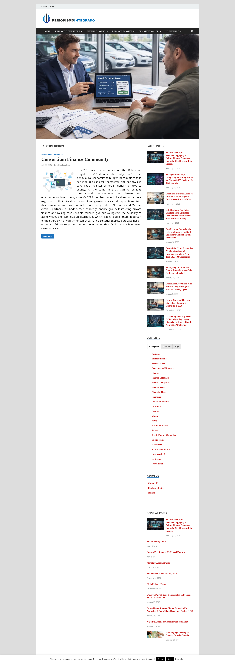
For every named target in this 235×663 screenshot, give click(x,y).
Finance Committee (67, 31)
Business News (158, 363)
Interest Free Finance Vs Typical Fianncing (167, 552)
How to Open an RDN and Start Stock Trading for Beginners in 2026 (178, 303)
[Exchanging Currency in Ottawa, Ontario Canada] (155, 633)
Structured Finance (161, 449)
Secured (155, 430)
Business (156, 354)
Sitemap (152, 493)
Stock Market (158, 440)
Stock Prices (157, 444)
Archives (167, 346)
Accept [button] (160, 659)
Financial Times (159, 392)
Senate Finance (149, 31)
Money (155, 416)
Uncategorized (158, 454)
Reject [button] (170, 659)
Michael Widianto (63, 165)
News (154, 421)
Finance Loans (96, 31)
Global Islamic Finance (157, 584)
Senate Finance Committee (52, 154)
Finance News (158, 387)
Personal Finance (160, 425)
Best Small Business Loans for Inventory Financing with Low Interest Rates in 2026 (179, 197)
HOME (47, 31)
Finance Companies (161, 382)
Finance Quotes (122, 31)
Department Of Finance (163, 368)
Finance (155, 373)
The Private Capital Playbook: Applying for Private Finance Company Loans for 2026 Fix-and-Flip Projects (179, 158)
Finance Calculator (160, 378)
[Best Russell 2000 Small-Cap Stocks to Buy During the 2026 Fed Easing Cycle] (155, 284)
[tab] (154, 346)
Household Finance (160, 401)
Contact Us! (153, 483)
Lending (155, 411)
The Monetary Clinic (156, 541)
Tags (177, 346)
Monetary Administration (158, 563)
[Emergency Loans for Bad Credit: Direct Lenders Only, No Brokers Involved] (155, 268)
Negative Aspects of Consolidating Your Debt (167, 622)
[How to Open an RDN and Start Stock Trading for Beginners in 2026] (155, 300)
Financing (156, 397)
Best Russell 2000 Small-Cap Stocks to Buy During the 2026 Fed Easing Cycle (179, 287)
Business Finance (159, 359)
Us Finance (172, 31)
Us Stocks (156, 459)
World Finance (158, 464)
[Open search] (192, 31)
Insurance (156, 406)
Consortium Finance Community (75, 159)
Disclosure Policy (156, 488)
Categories (154, 346)
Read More (46, 235)
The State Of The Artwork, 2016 (162, 573)
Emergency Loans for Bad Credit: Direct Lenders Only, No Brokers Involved (179, 270)
